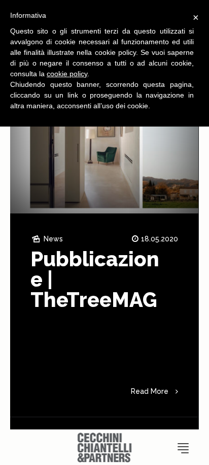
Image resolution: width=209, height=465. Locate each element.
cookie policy (67, 74)
